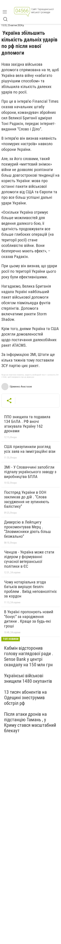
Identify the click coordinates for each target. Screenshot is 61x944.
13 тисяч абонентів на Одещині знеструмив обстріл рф (25, 697)
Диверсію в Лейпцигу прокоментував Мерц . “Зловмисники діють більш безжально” (27, 529)
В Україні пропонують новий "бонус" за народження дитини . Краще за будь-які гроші (28, 618)
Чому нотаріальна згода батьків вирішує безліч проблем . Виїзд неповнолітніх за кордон (30, 589)
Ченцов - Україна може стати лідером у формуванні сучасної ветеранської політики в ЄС (29, 559)
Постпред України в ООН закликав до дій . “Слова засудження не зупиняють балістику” (26, 499)
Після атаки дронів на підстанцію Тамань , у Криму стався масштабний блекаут (30, 722)
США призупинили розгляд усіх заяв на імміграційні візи (29, 449)
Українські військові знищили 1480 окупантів (28, 678)
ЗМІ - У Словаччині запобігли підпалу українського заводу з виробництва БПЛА (30, 472)
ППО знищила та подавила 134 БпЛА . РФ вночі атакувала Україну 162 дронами (27, 423)
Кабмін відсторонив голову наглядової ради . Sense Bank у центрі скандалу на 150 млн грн (28, 656)
